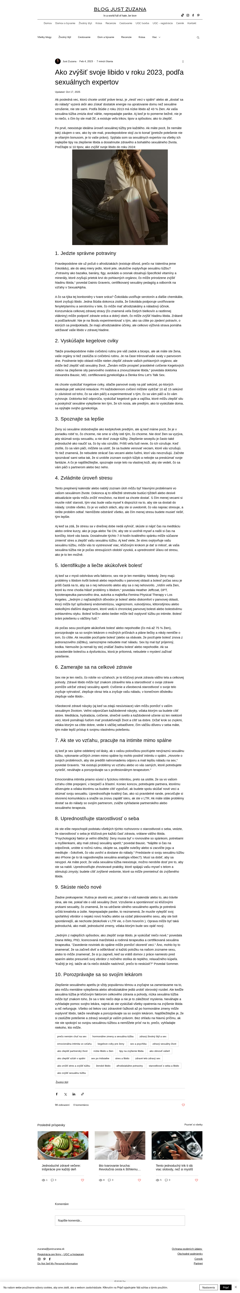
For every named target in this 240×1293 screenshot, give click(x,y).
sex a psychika (138, 1043)
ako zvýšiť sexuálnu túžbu (71, 1072)
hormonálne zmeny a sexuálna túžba (113, 1036)
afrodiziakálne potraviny (129, 1065)
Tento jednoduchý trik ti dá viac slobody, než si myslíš (174, 1167)
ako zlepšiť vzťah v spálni (71, 1058)
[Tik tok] (182, 15)
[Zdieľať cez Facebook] (56, 1094)
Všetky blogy (44, 37)
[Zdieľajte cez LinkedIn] (74, 1094)
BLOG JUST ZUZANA (120, 9)
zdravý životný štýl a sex (153, 1036)
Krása (142, 37)
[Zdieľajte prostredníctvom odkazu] (82, 1094)
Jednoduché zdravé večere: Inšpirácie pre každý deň (61, 1167)
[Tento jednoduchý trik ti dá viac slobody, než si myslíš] (177, 1145)
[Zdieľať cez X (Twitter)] (65, 1094)
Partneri (198, 1263)
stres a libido (122, 1058)
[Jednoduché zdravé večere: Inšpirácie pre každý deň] (63, 1145)
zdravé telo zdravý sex (147, 1058)
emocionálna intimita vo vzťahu (74, 1043)
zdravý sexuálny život (164, 1043)
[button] (198, 37)
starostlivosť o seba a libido (164, 1065)
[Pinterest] (198, 15)
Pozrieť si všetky (193, 1124)
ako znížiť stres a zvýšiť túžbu (73, 1065)
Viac (154, 37)
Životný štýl (65, 37)
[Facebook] (193, 15)
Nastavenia (208, 1287)
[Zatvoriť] (236, 1287)
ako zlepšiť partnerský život (72, 1051)
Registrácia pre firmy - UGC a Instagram (60, 1254)
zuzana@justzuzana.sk (50, 1248)
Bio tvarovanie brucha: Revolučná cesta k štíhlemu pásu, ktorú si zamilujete (118, 1167)
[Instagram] (188, 15)
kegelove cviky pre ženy (111, 1043)
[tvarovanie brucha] (120, 1145)
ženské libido (103, 1065)
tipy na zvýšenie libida (131, 1051)
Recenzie (126, 37)
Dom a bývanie (106, 37)
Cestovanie (84, 37)
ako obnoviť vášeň (160, 1051)
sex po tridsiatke (100, 1058)
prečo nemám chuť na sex (71, 1036)
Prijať (226, 1287)
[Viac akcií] (183, 61)
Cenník (198, 1258)
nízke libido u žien (103, 1051)
